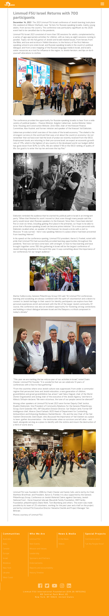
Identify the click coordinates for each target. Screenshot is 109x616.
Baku (5, 544)
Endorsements (36, 563)
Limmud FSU (35, 539)
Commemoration (92, 539)
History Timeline (37, 572)
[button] (62, 4)
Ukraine (6, 572)
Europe (6, 553)
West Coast (8, 577)
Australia (7, 539)
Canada (6, 548)
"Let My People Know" (94, 544)
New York (7, 568)
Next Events (35, 544)
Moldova (7, 563)
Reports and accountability (41, 568)
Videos (61, 544)
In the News (63, 539)
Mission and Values (38, 548)
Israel (5, 558)
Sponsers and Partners (40, 558)
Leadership (34, 553)
